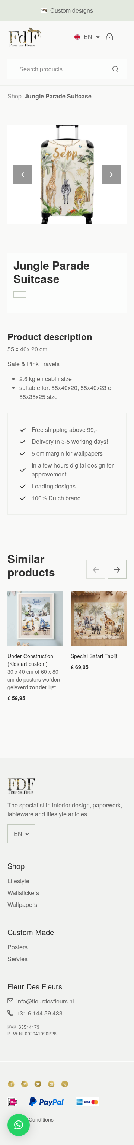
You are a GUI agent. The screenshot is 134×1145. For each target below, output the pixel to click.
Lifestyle (18, 880)
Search (115, 69)
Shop (14, 96)
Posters (17, 947)
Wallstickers (23, 892)
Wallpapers (22, 904)
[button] (117, 569)
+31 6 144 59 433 (39, 1013)
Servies (17, 958)
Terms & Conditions (30, 1119)
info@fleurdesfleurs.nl (45, 1001)
